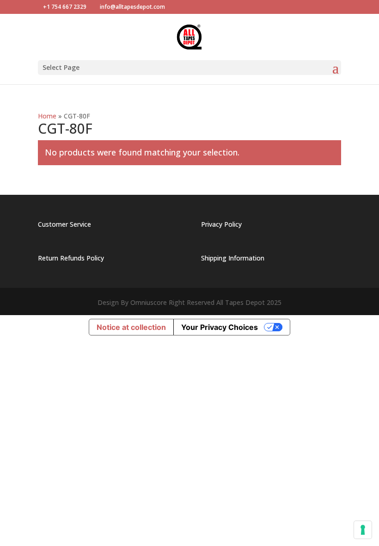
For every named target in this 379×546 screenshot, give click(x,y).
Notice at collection (131, 327)
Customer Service (64, 224)
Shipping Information (232, 258)
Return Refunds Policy (71, 258)
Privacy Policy (221, 224)
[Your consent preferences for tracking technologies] (363, 530)
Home (47, 116)
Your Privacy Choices (219, 327)
